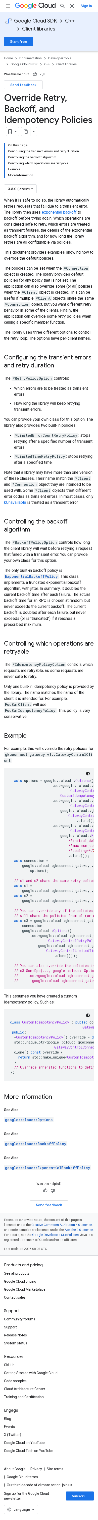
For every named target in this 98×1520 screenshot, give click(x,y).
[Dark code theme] (88, 774)
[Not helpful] (42, 74)
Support (10, 1327)
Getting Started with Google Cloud (31, 1373)
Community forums (19, 1319)
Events (9, 1427)
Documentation (30, 58)
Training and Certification (24, 1397)
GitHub (9, 1365)
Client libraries (38, 29)
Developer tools (59, 58)
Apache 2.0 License (79, 1230)
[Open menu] (8, 6)
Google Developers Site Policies (55, 1235)
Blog (7, 1419)
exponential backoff (59, 212)
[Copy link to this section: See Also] (24, 1110)
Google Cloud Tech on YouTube (28, 1451)
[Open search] (63, 6)
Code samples (15, 1381)
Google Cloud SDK (35, 21)
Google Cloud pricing (20, 1281)
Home (8, 58)
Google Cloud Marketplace (24, 1289)
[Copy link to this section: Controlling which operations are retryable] (34, 652)
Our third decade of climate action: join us (39, 1485)
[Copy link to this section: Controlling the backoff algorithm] (35, 530)
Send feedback (23, 85)
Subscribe (80, 1496)
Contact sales (15, 1297)
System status (15, 1343)
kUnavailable (15, 502)
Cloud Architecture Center (24, 1389)
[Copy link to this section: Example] (32, 736)
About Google (15, 1469)
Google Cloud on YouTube (24, 1443)
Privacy (36, 1469)
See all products (16, 1273)
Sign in (86, 6)
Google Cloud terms (22, 1477)
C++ (70, 21)
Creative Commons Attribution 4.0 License (61, 1225)
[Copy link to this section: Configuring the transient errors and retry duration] (59, 366)
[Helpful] (35, 74)
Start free (18, 41)
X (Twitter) (12, 1435)
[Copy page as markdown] (25, 131)
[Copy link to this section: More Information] (57, 1097)
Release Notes (15, 1335)
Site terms (55, 1469)
